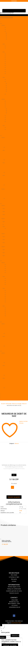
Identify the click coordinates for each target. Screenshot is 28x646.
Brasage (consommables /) (12, 266)
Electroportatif (9, 79)
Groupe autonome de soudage (14, 296)
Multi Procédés (10, 300)
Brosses (8, 101)
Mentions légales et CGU (14, 586)
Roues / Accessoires (10, 175)
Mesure (8, 46)
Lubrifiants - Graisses (10, 246)
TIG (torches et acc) (11, 315)
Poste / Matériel (9, 288)
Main (7, 29)
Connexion (14, 1)
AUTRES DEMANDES (6, 398)
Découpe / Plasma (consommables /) (15, 268)
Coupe (7, 60)
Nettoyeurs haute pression (12, 365)
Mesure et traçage (9, 44)
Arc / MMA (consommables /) (13, 264)
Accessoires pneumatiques (14, 83)
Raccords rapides (11, 89)
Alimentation (9, 127)
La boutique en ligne (14, 577)
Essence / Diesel (9, 324)
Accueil (3, 403)
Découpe (8, 284)
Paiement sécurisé (14, 593)
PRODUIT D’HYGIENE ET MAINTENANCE (12, 203)
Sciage (7, 71)
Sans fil (8, 94)
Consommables (9, 52)
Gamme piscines (9, 236)
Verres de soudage (12, 39)
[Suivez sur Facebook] (14, 615)
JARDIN (4, 351)
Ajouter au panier (14, 497)
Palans (7, 189)
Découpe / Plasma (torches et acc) (14, 310)
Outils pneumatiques (12, 85)
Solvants (7, 255)
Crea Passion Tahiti (16, 622)
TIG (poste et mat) (10, 302)
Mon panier (14, 579)
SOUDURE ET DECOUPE (8, 261)
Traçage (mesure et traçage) (13, 48)
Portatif (7, 77)
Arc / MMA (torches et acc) (12, 308)
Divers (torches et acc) (11, 312)
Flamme (7, 276)
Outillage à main (9, 99)
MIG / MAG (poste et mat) (12, 298)
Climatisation (8, 221)
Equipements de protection (12, 25)
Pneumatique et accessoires (13, 81)
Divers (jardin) (8, 353)
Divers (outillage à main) (12, 105)
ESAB (20, 510)
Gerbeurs (7, 137)
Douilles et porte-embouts (13, 113)
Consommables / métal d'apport (13, 262)
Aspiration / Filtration (11, 292)
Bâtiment (7, 218)
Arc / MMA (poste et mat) (12, 290)
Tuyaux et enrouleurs (12, 91)
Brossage (8, 54)
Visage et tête (9, 31)
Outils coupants (10, 117)
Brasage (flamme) (10, 280)
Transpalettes (8, 163)
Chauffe (8, 282)
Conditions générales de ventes (14, 591)
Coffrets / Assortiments (12, 103)
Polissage (8, 67)
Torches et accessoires (11, 306)
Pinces (8, 121)
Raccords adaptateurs (12, 87)
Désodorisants (8, 233)
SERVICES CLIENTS (5, 396)
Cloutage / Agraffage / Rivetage (14, 58)
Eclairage (8, 129)
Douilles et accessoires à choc (14, 111)
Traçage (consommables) (12, 73)
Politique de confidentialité (14, 589)
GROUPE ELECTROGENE (8, 322)
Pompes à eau (8, 378)
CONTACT (3, 394)
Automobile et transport (11, 214)
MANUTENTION (6, 135)
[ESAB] (14, 456)
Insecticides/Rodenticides (11, 242)
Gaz (6, 336)
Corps (7, 27)
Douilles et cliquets (11, 107)
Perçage (8, 65)
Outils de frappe (10, 119)
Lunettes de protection (13, 37)
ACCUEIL (3, 19)
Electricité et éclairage (10, 125)
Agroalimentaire (9, 211)
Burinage (8, 56)
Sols (6, 252)
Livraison (14, 581)
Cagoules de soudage (12, 33)
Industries (7, 239)
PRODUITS (3, 21)
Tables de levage (9, 150)
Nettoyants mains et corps (11, 249)
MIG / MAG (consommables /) (13, 270)
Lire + (14, 475)
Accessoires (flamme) (11, 278)
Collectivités (9, 228)
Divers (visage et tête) (12, 35)
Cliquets (9, 109)
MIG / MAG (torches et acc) (12, 314)
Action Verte (8, 208)
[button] (6, 17)
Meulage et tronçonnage (12, 63)
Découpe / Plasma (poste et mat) (14, 294)
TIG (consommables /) (11, 272)
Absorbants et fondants (11, 205)
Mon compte (14, 575)
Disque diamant (10, 61)
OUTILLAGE (5, 23)
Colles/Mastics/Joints (10, 226)
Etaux (7, 116)
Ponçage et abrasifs (11, 69)
